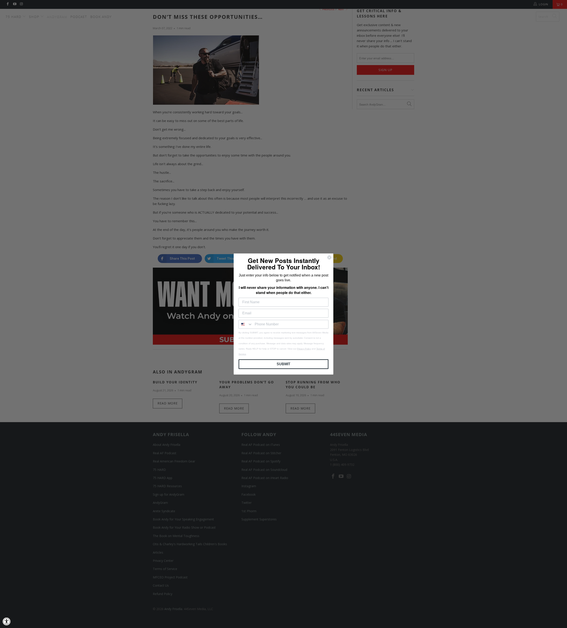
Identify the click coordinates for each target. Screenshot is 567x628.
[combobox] (245, 324)
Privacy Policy (304, 349)
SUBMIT (283, 364)
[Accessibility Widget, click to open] (6, 621)
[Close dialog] (329, 257)
